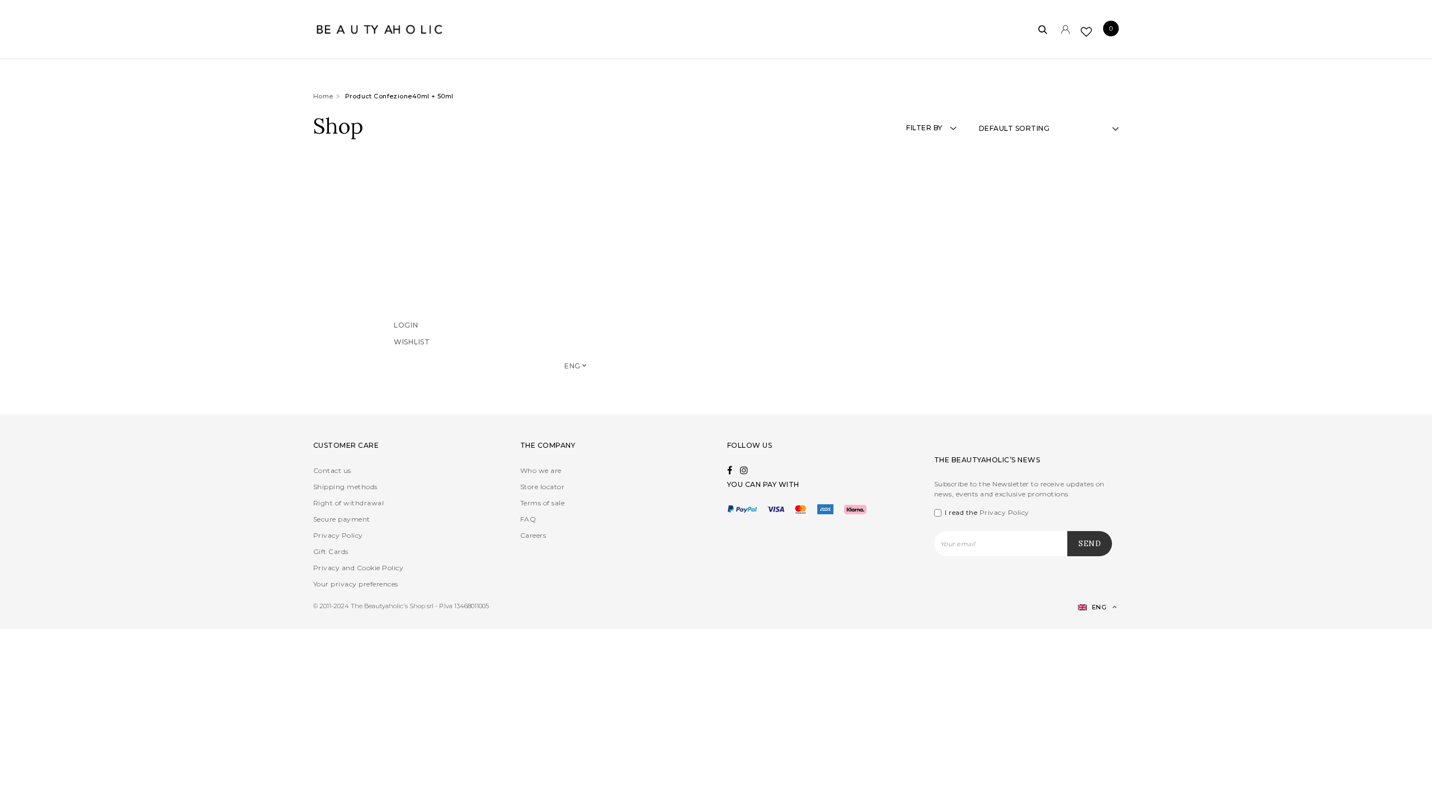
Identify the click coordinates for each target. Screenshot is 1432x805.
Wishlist (412, 357)
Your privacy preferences (355, 584)
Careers (533, 535)
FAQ (528, 519)
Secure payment (341, 519)
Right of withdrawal (348, 503)
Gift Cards (330, 551)
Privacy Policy (338, 535)
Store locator (542, 486)
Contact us (332, 470)
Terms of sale (542, 503)
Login (406, 340)
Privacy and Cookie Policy (358, 568)
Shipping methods (345, 486)
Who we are (541, 470)
